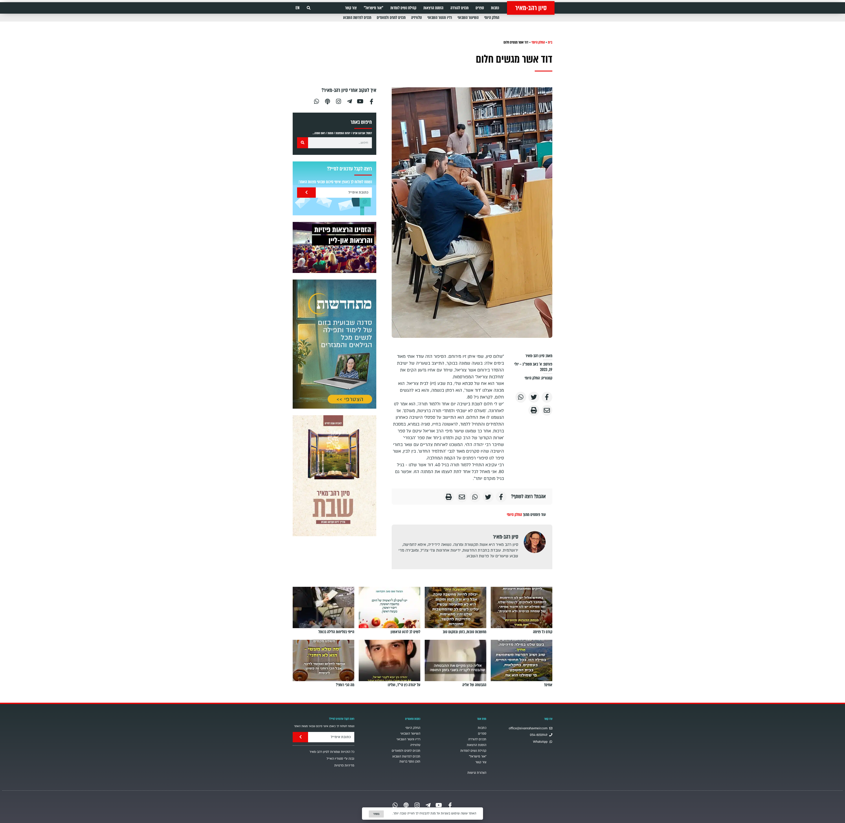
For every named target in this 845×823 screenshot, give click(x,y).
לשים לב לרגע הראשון (405, 632)
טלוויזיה (416, 17)
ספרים (480, 8)
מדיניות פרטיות (344, 765)
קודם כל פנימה (542, 632)
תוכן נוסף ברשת (409, 761)
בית (550, 42)
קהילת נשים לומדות (403, 8)
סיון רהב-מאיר (531, 8)
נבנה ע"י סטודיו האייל (340, 759)
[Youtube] (360, 101)
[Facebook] (371, 101)
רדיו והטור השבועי (439, 17)
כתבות (495, 8)
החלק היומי (491, 17)
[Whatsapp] (316, 101)
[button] (309, 8)
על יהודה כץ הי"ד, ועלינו (404, 685)
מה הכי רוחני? (345, 685)
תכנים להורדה (459, 8)
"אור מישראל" (373, 8)
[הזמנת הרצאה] (334, 247)
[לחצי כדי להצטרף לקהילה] (334, 344)
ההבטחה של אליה (474, 685)
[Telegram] (349, 101)
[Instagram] (338, 101)
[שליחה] (306, 192)
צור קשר (351, 8)
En (297, 8)
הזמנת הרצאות (433, 8)
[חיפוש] (302, 142)
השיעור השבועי (468, 17)
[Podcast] (327, 101)
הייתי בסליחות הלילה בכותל (336, 632)
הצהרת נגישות (476, 773)
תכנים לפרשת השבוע (357, 17)
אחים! (548, 685)
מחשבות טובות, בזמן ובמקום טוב (464, 632)
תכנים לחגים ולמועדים (391, 17)
